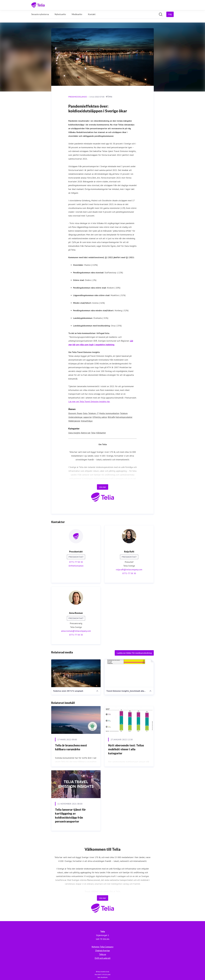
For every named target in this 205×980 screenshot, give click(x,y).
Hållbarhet (101, 432)
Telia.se (102, 954)
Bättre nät (85, 432)
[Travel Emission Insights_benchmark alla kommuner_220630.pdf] (129, 673)
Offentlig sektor (99, 417)
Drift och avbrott (102, 958)
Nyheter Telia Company (102, 946)
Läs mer (102, 487)
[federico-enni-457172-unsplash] (76, 673)
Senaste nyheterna (40, 14)
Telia (93, 432)
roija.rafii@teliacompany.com (129, 569)
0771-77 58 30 (76, 562)
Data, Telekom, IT (91, 413)
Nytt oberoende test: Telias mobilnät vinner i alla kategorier (126, 749)
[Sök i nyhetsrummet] (161, 14)
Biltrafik (111, 417)
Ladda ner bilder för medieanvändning (134, 653)
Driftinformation (76, 565)
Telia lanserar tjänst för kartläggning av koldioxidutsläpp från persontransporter (70, 815)
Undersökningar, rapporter (80, 417)
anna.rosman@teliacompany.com (76, 631)
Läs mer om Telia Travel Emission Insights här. (89, 401)
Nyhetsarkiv (60, 14)
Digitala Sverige (102, 950)
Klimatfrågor (87, 421)
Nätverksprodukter (123, 417)
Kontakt (92, 14)
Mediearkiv (77, 14)
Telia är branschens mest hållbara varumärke (71, 747)
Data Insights (74, 432)
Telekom (124, 413)
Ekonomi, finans (75, 413)
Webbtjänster (74, 421)
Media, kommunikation (109, 413)
